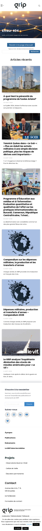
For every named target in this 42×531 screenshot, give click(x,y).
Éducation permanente (15, 474)
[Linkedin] (20, 414)
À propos (8, 432)
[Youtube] (26, 414)
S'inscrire (29, 404)
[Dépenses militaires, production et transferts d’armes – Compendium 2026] (21, 292)
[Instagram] (14, 414)
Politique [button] (25, 528)
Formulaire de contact (13, 501)
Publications (10, 438)
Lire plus (29, 524)
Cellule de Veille (12, 468)
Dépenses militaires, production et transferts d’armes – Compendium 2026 (20, 312)
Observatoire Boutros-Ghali (16, 463)
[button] (37, 5)
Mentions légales (16, 516)
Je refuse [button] (17, 528)
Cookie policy (6, 516)
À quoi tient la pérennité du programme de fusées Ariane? (19, 98)
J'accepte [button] (36, 524)
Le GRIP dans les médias (15, 448)
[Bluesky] (7, 421)
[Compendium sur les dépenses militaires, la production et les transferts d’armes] (21, 242)
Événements (10, 443)
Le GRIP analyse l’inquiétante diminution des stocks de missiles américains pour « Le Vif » (19, 363)
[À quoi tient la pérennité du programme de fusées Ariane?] (21, 79)
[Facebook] (7, 414)
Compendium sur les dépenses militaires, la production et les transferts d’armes (20, 262)
